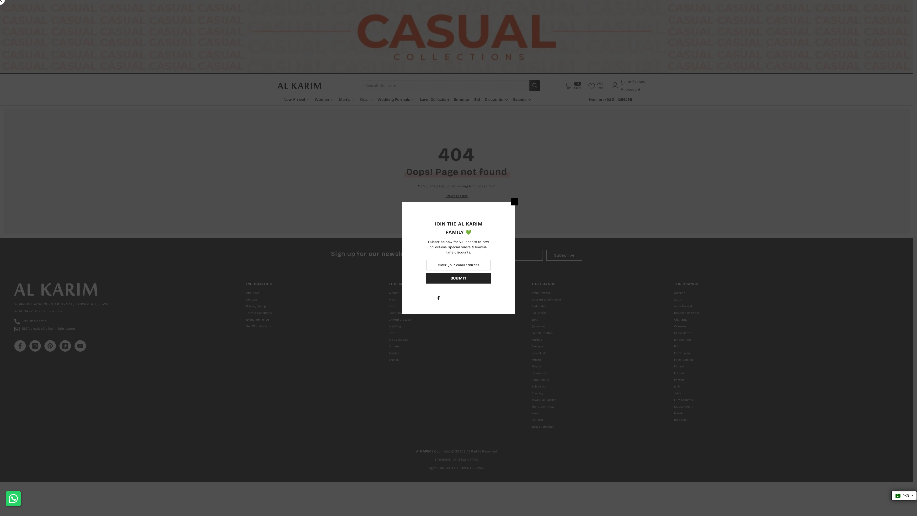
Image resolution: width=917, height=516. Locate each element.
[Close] (570, 201)
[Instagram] (505, 298)
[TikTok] (525, 298)
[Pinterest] (515, 298)
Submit (515, 278)
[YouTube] (535, 298)
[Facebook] (495, 298)
